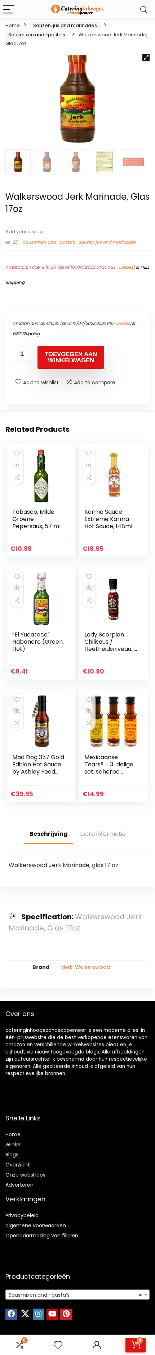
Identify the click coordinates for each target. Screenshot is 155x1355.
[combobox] (77, 1295)
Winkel (13, 1144)
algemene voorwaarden (35, 1225)
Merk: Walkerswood (85, 967)
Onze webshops (25, 1174)
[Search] (143, 9)
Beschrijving (49, 834)
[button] (146, 57)
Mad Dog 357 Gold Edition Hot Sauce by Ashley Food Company (38, 768)
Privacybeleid (22, 1215)
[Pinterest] (66, 1314)
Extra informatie (103, 834)
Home (12, 25)
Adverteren (19, 1184)
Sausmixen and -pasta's (36, 34)
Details (126, 267)
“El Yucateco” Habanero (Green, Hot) (38, 641)
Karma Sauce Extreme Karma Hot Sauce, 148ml (108, 519)
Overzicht (17, 1164)
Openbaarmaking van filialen (41, 1235)
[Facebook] (11, 1314)
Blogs (11, 1154)
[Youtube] (52, 1314)
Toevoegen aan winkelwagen (71, 357)
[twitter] (25, 1314)
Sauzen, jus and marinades (65, 25)
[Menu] (8, 9)
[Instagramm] (38, 1314)
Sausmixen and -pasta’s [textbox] (75, 1295)
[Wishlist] (58, 1345)
